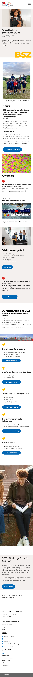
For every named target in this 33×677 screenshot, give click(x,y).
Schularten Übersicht (8, 658)
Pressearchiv (5, 665)
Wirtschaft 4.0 (6, 660)
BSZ (3, 653)
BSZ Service (5, 663)
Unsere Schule (6, 655)
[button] (29, 4)
